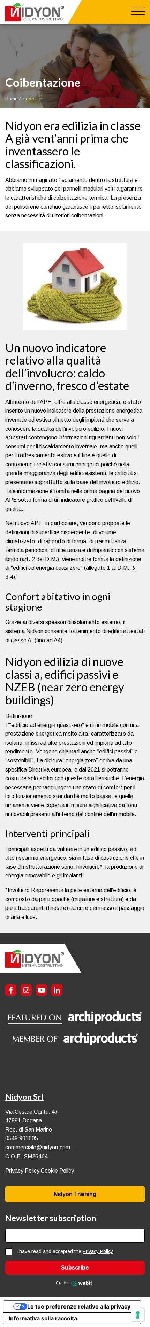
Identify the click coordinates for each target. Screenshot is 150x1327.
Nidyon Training (75, 1194)
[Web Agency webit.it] (82, 1283)
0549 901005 (21, 1138)
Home (11, 98)
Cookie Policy (57, 1171)
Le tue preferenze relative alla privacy (78, 1306)
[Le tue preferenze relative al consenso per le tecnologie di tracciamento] (137, 1314)
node (28, 98)
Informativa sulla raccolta (43, 1318)
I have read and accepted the (64, 1251)
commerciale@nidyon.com (37, 1147)
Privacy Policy (22, 1171)
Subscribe (75, 1268)
